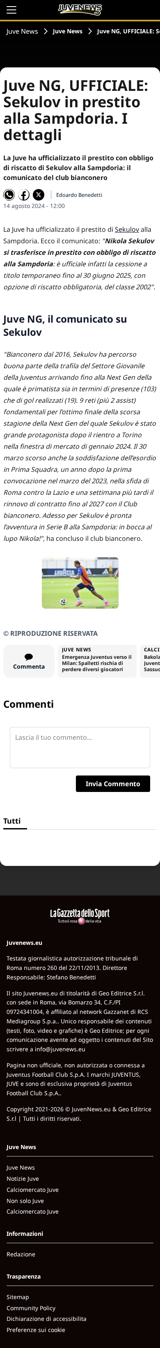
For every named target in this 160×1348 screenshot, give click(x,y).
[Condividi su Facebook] (24, 195)
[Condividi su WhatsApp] (9, 195)
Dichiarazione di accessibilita (47, 1319)
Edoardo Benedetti (79, 195)
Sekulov (127, 229)
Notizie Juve (23, 1178)
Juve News (22, 31)
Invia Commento (113, 783)
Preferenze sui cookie (36, 1330)
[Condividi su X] (38, 195)
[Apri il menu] (11, 10)
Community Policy (31, 1308)
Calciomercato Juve (33, 1189)
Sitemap (18, 1297)
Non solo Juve (25, 1201)
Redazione (21, 1254)
